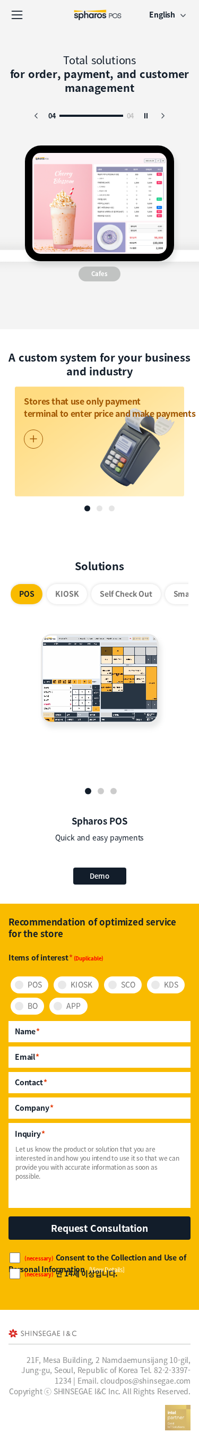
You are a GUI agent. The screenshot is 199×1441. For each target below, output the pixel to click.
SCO (128, 984)
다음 (162, 115)
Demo (99, 876)
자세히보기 (33, 439)
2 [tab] (101, 791)
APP (73, 1005)
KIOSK (81, 984)
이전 (36, 115)
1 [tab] (88, 791)
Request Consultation (99, 1228)
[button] (87, 508)
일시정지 (145, 115)
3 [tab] (113, 791)
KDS (171, 984)
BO (33, 1005)
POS (35, 984)
